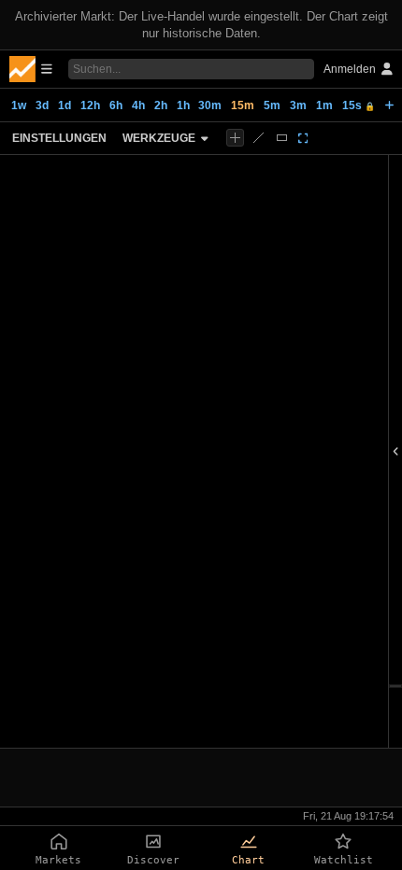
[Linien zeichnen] (258, 138)
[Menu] (31, 69)
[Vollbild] (303, 138)
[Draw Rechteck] (282, 138)
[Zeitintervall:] (389, 105)
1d (64, 105)
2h (160, 105)
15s (358, 105)
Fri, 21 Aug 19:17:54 (348, 815)
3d (42, 105)
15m (242, 105)
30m (210, 105)
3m (298, 105)
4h (138, 105)
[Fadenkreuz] (235, 138)
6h (115, 105)
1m (324, 105)
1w (18, 105)
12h (90, 105)
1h (183, 105)
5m (272, 105)
